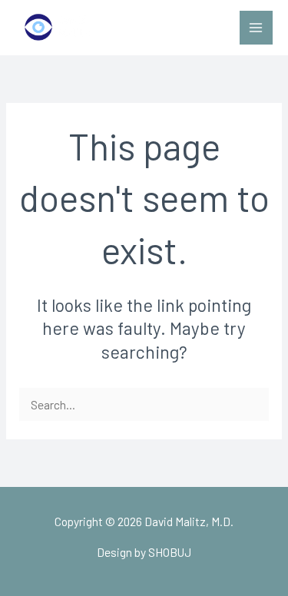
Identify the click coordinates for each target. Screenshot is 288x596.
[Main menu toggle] (256, 27)
